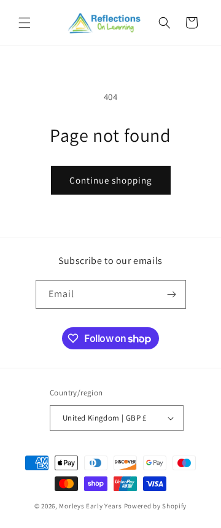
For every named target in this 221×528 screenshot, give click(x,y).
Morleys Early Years (90, 506)
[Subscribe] (171, 294)
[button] (24, 22)
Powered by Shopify (155, 506)
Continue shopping (110, 180)
